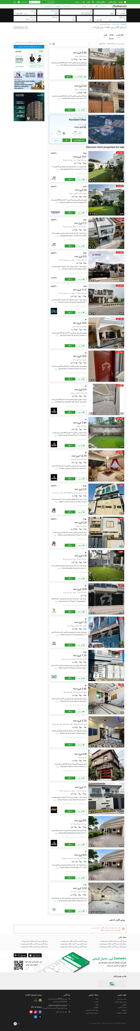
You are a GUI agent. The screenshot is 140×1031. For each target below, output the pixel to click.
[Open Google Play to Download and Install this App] (20, 957)
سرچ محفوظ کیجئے (19, 27)
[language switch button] (24, 2)
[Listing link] (86, 64)
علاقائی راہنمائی (100, 2)
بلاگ (93, 2)
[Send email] (85, 76)
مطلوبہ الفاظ (55, 17)
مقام (90, 11)
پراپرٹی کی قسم (54, 11)
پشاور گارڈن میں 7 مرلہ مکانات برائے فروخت (35, 941)
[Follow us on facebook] (39, 1013)
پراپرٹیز (121, 2)
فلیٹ (105, 36)
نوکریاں (124, 1005)
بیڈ (90, 17)
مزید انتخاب (32, 17)
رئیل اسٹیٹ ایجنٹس (92, 1010)
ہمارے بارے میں (121, 999)
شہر (113, 11)
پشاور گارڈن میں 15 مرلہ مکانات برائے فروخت (34, 947)
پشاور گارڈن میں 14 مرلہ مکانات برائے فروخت (73, 947)
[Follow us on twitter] (39, 1018)
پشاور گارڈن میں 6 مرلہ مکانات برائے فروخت (74, 941)
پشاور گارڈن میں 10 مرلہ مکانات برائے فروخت (112, 944)
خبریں (96, 1002)
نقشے (88, 2)
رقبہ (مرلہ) (33, 11)
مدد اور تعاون (122, 1007)
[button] (121, 13)
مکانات (111, 36)
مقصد (124, 11)
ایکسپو (96, 1007)
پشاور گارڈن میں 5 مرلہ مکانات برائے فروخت (113, 941)
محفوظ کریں (78, 140)
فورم (96, 1005)
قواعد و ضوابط (121, 1013)
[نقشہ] (94, 78)
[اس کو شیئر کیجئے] (92, 78)
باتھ (74, 17)
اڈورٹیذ (124, 1010)
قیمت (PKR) (122, 17)
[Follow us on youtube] (30, 1013)
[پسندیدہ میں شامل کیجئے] (90, 78)
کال (68, 76)
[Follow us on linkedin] (35, 1018)
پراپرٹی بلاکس (112, 2)
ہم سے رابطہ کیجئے (120, 1002)
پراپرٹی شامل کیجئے (92, 1013)
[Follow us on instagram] (35, 1013)
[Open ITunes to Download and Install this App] (34, 957)
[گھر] (125, 2)
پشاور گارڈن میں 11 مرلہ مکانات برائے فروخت (73, 944)
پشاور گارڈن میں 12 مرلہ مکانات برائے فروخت (34, 944)
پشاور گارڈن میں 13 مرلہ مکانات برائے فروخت (112, 947)
